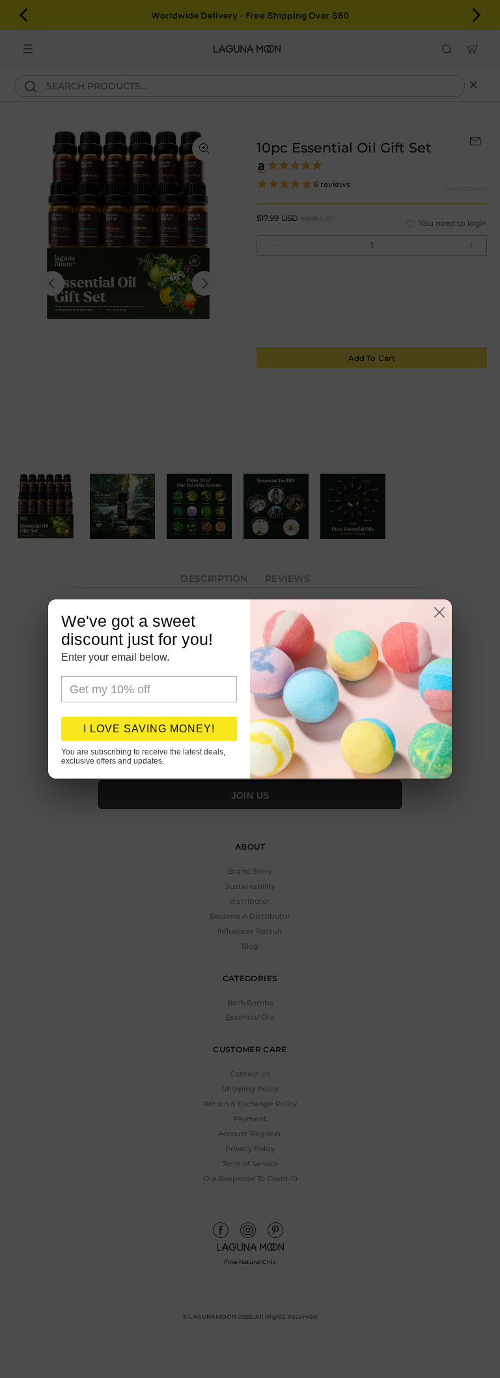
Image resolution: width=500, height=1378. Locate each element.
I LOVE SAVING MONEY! (149, 728)
